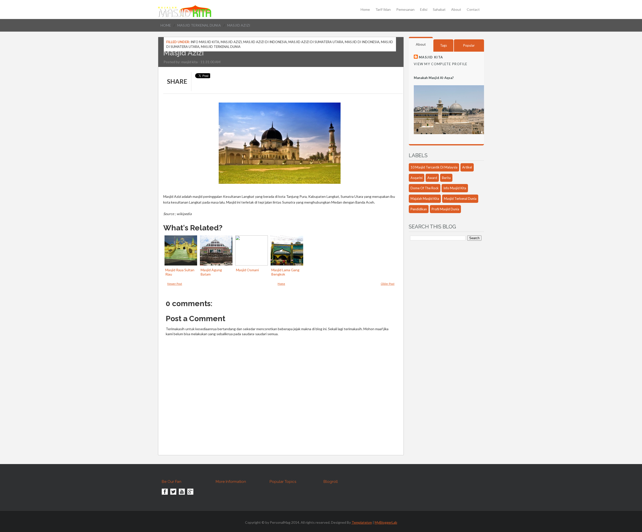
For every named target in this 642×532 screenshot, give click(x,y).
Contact (473, 9)
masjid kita (189, 62)
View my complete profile (440, 64)
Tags (443, 45)
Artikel (467, 167)
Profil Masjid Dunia (445, 209)
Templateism (362, 522)
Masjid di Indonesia (362, 42)
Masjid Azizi (231, 42)
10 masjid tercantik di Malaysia (434, 167)
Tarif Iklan (383, 9)
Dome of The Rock (425, 188)
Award (432, 178)
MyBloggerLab (386, 522)
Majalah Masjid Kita (425, 199)
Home (365, 9)
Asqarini (417, 178)
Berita (446, 178)
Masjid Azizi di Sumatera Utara (315, 42)
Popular (469, 45)
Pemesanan (405, 9)
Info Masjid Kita (205, 42)
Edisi (423, 9)
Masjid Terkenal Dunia (199, 25)
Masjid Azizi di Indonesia (265, 42)
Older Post (387, 283)
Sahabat (439, 9)
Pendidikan (419, 209)
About (456, 9)
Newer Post (174, 283)
